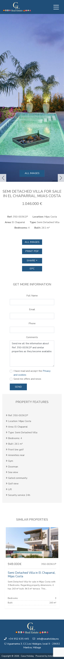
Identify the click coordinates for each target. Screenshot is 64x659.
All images (32, 173)
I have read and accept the (32, 373)
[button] (3, 178)
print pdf (32, 251)
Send (18, 387)
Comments (32, 337)
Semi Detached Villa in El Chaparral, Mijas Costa (31, 574)
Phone (32, 323)
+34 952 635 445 (18, 639)
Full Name (32, 295)
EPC (32, 268)
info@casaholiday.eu (48, 639)
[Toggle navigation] (56, 7)
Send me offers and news (27, 379)
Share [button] (31, 260)
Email (32, 309)
